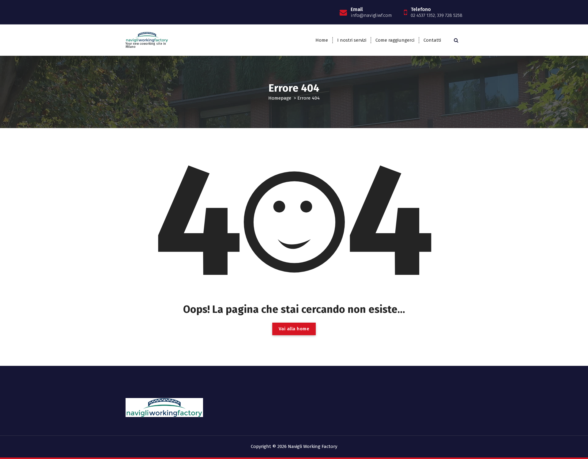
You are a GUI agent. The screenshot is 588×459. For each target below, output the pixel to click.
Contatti (432, 40)
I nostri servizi (351, 40)
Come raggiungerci (394, 40)
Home (321, 40)
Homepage (279, 98)
